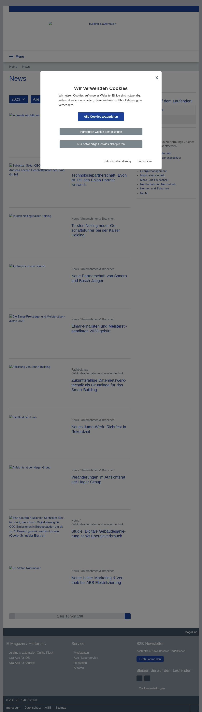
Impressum (145, 161)
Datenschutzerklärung (117, 161)
